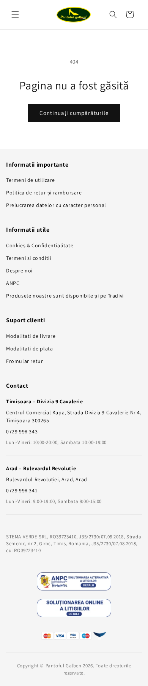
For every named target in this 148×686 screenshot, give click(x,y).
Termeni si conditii (28, 258)
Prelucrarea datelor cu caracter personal (56, 205)
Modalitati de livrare (31, 336)
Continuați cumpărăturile (74, 112)
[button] (15, 14)
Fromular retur (24, 361)
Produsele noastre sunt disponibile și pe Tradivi (65, 295)
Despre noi (19, 270)
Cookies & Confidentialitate (39, 245)
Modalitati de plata (29, 348)
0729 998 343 (22, 431)
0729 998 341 (21, 490)
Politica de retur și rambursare (44, 192)
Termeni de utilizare (30, 180)
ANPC (12, 283)
